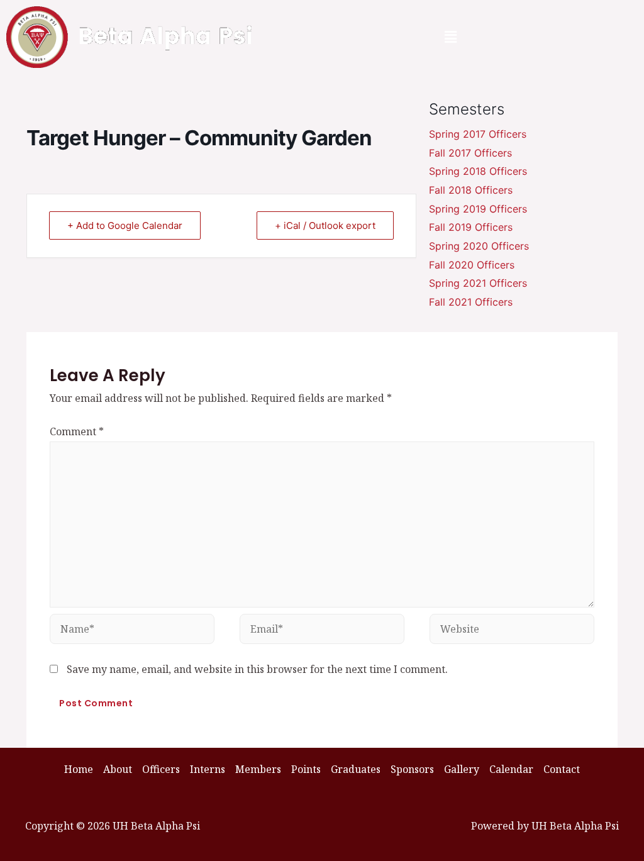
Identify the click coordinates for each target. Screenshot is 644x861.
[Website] (512, 631)
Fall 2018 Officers (471, 190)
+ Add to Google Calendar (124, 225)
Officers (161, 769)
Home (78, 769)
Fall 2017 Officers (470, 153)
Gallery (461, 769)
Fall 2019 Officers (471, 227)
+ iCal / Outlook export (325, 225)
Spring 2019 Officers (478, 209)
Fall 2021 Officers (471, 302)
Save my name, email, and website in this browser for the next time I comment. (257, 669)
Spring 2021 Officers (478, 283)
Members (258, 769)
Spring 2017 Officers (477, 134)
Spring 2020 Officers (479, 246)
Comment (77, 431)
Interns (207, 769)
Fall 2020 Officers (471, 264)
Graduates (355, 769)
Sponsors (412, 769)
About (117, 769)
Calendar (511, 769)
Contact (561, 769)
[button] (451, 37)
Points (306, 769)
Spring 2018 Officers (478, 171)
